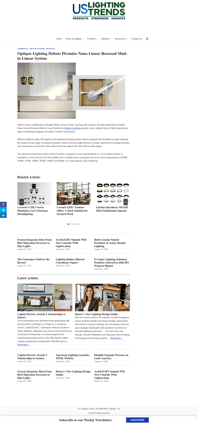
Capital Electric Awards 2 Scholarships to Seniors (41, 316)
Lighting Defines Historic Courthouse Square (70, 261)
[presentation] (34, 193)
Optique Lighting (72, 128)
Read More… (23, 345)
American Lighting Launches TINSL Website (73, 356)
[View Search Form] (147, 38)
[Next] (126, 202)
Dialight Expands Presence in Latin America (111, 356)
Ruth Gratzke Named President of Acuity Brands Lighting (110, 243)
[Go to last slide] (22, 202)
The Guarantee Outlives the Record (33, 261)
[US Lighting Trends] (35, 39)
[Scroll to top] (193, 416)
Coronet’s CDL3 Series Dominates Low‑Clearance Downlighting (32, 210)
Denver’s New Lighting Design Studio (96, 314)
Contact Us (136, 39)
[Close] (195, 418)
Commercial (22, 48)
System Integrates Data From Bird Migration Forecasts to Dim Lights (34, 243)
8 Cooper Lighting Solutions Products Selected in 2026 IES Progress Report (111, 262)
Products (50, 48)
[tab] (68, 224)
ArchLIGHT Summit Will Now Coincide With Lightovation (71, 243)
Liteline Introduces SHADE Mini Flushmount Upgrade (112, 209)
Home (59, 39)
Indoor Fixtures (37, 48)
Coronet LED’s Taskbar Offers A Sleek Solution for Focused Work (72, 210)
